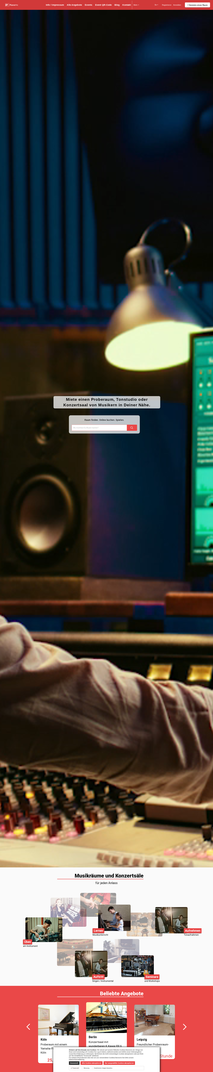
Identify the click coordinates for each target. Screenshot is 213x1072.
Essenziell (74, 1063)
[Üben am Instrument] (60, 918)
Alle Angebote (74, 5)
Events (88, 5)
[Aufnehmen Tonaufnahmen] (153, 918)
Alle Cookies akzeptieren (91, 1063)
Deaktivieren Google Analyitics (103, 1068)
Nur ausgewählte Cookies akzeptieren (119, 1063)
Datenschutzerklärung (76, 1059)
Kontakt (126, 5)
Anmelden (177, 5)
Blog (117, 5)
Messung (86, 1068)
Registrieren (166, 5)
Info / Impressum (55, 5)
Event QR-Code (103, 5)
